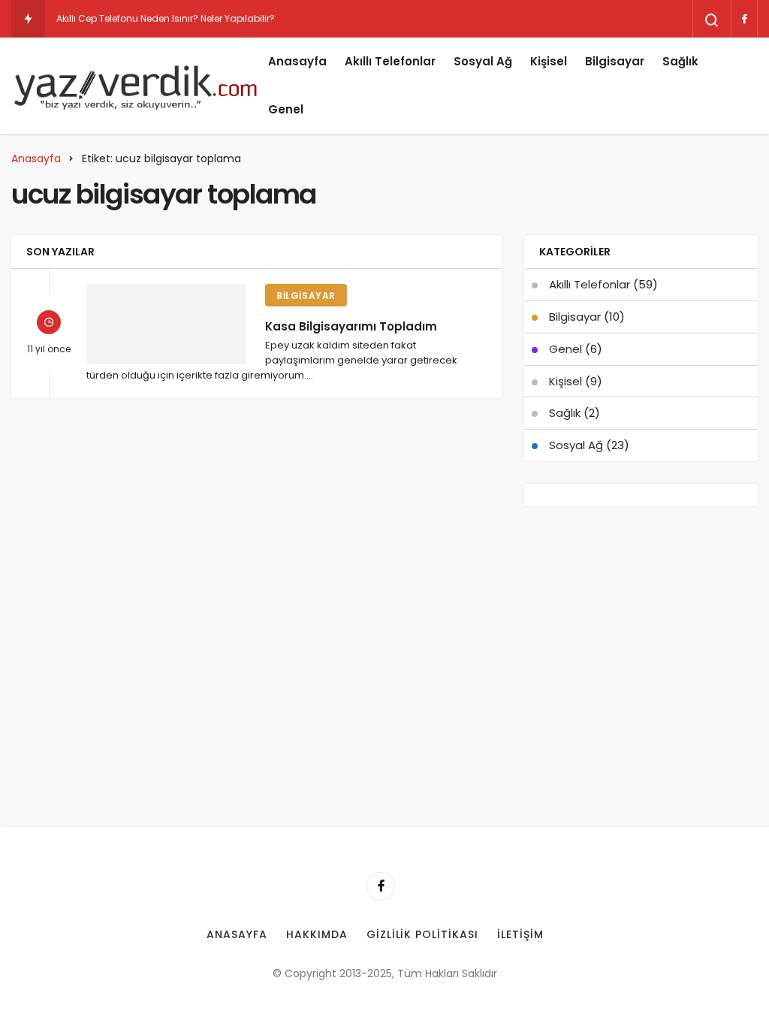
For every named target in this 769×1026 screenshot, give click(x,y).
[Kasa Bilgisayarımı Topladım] (166, 324)
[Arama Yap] (712, 20)
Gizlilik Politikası (422, 934)
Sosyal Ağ (483, 61)
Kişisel (548, 61)
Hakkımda (317, 934)
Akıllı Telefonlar (390, 61)
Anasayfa (297, 61)
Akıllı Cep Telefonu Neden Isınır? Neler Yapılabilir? (165, 18)
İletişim (520, 934)
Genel (285, 109)
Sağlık (680, 61)
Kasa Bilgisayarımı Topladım (351, 325)
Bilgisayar (614, 61)
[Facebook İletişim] (744, 19)
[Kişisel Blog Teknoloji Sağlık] (135, 86)
